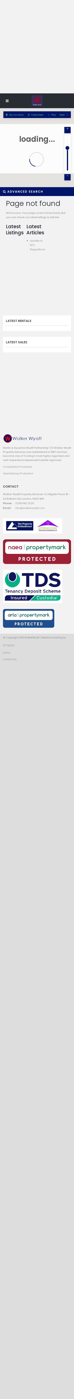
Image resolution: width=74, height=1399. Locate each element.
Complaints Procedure (17, 467)
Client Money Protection (18, 473)
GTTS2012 (8, 645)
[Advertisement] (37, 54)
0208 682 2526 (24, 503)
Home (6, 652)
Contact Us (10, 659)
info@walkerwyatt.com (30, 508)
